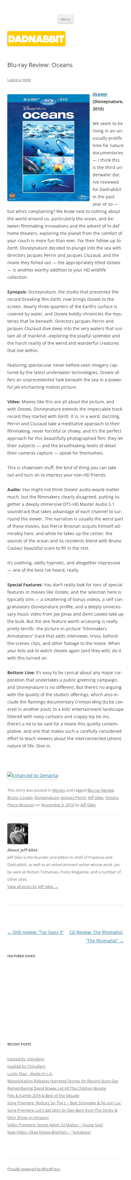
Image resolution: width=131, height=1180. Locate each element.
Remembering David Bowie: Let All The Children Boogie (56, 1088)
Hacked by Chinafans (26, 1066)
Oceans (100, 94)
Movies (58, 790)
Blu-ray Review (100, 790)
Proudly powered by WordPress (33, 1168)
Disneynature (46, 797)
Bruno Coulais (20, 797)
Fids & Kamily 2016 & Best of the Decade (43, 1095)
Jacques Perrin (73, 797)
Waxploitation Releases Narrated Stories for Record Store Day (63, 1081)
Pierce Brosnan (20, 805)
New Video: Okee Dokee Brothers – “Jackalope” (49, 1132)
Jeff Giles (95, 797)
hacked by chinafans (25, 1059)
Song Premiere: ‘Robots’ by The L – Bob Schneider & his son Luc (64, 1103)
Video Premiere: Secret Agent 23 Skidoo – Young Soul (55, 1125)
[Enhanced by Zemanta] (32, 775)
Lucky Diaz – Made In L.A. (30, 1073)
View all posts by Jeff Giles (32, 886)
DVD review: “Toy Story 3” (35, 932)
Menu (65, 19)
